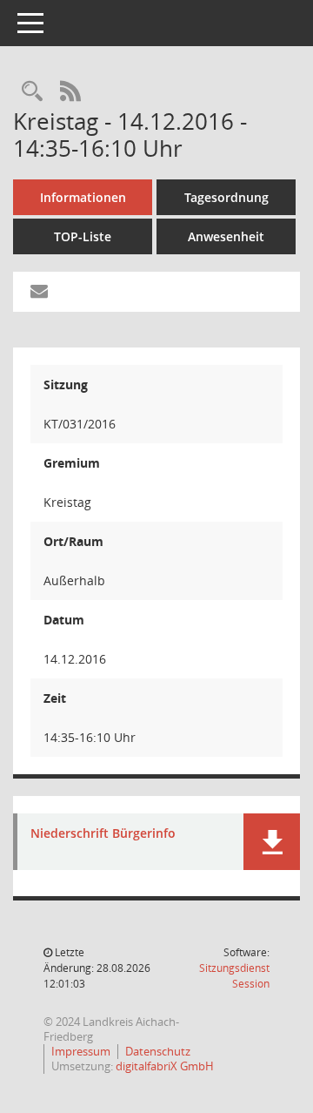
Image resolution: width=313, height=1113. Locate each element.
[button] (271, 841)
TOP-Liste (82, 236)
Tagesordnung (226, 197)
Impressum (80, 1051)
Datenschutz (157, 1051)
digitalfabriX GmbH (165, 1066)
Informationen (83, 197)
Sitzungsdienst (234, 976)
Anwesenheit (226, 236)
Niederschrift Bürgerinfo (103, 833)
